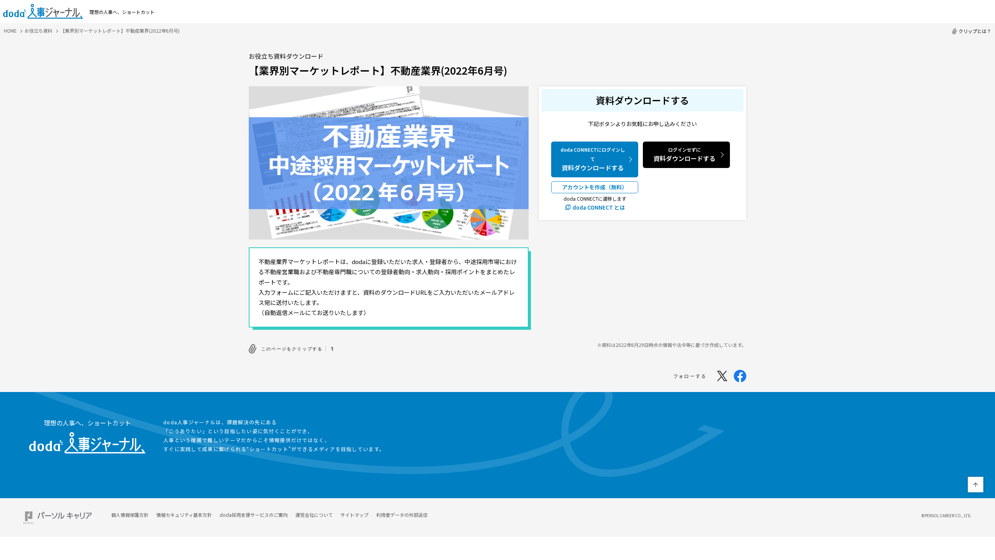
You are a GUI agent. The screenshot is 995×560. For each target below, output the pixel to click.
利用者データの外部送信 (402, 514)
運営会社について (314, 514)
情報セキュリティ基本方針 (184, 514)
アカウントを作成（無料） (594, 187)
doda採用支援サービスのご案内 (254, 514)
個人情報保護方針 (129, 514)
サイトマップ (354, 514)
